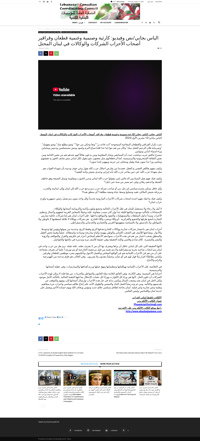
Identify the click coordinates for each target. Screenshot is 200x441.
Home (40, 29)
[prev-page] (39, 406)
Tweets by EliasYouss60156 (48, 422)
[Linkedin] (47, 1)
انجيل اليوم (150, 1)
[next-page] (43, 406)
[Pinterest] (51, 53)
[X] (51, 1)
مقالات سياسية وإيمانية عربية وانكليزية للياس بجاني (74, 32)
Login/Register (121, 22)
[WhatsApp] (56, 53)
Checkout (92, 22)
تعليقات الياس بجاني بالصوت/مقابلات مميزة (115, 29)
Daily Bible (158, 1)
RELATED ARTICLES (89, 364)
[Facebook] (40, 1)
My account (105, 22)
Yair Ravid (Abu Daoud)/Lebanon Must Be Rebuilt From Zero (139, 353)
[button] (159, 23)
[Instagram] (43, 1)
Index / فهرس (77, 22)
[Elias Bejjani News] (100, 11)
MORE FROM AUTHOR (109, 364)
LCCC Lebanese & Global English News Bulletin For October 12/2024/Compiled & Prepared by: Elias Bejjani (61, 354)
